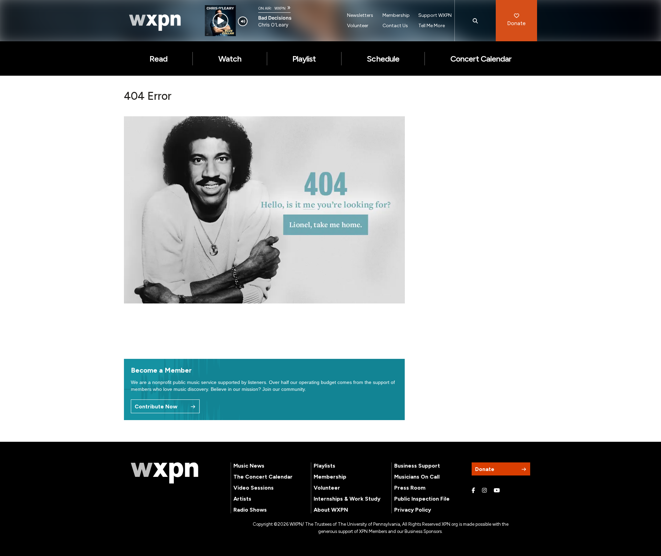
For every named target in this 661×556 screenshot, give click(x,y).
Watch (229, 59)
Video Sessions (253, 487)
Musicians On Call (417, 476)
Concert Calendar (481, 59)
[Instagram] (484, 490)
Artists (242, 498)
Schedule (383, 59)
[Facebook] (473, 490)
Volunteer (357, 26)
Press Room (410, 487)
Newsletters (360, 15)
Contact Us (395, 26)
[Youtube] (497, 490)
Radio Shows (250, 509)
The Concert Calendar (263, 476)
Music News (248, 465)
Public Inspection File (422, 498)
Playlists (324, 465)
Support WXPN (435, 15)
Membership (396, 15)
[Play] (220, 21)
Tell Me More (431, 26)
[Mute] (243, 21)
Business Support (417, 465)
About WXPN (331, 509)
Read (158, 59)
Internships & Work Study (347, 498)
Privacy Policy (412, 509)
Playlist (304, 59)
